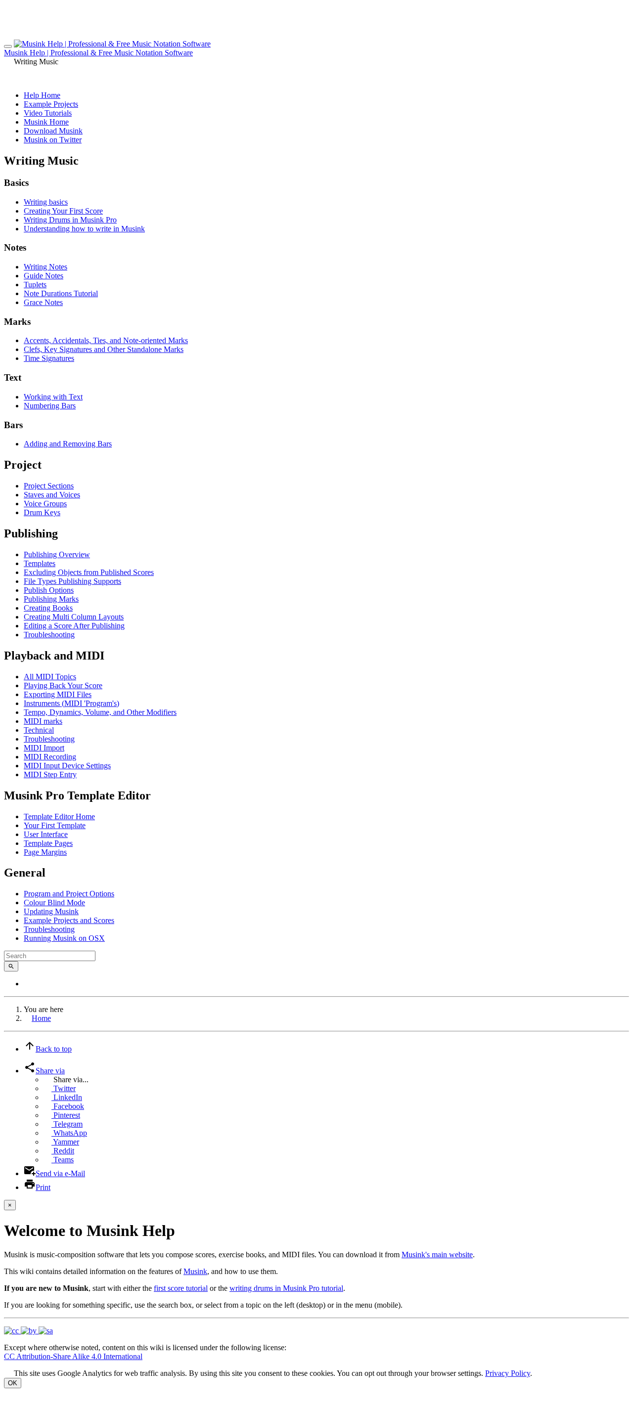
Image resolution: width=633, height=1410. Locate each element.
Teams (62, 1159)
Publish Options (49, 590)
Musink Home (46, 122)
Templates (39, 563)
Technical (39, 730)
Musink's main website (437, 1254)
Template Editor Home (59, 816)
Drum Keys (42, 512)
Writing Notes (45, 267)
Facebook (67, 1106)
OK (12, 1383)
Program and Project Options (69, 893)
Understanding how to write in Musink (84, 228)
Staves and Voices (52, 494)
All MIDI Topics (50, 676)
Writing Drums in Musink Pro (70, 220)
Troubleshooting (49, 634)
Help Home (42, 95)
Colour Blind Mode (54, 902)
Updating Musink (51, 911)
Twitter (63, 1088)
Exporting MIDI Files (57, 694)
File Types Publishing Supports (72, 581)
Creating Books (48, 608)
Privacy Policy (507, 1373)
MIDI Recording (50, 756)
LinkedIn (66, 1097)
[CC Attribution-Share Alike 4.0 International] (28, 1330)
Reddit (62, 1150)
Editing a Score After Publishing (74, 625)
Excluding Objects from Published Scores (89, 572)
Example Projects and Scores (69, 920)
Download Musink (53, 131)
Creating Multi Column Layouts (74, 617)
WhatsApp (69, 1133)
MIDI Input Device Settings (67, 765)
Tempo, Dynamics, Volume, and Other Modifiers (100, 712)
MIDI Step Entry (50, 774)
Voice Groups (45, 503)
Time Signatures (49, 358)
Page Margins (45, 852)
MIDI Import (44, 748)
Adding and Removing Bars (68, 444)
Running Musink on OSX (64, 938)
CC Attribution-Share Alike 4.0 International (73, 1356)
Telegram (67, 1124)
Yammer (65, 1142)
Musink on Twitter (53, 139)
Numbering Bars (50, 405)
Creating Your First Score (63, 211)
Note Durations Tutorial (61, 293)
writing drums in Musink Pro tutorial (286, 1288)
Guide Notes (43, 275)
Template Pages (48, 843)
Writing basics (46, 202)
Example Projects (51, 104)
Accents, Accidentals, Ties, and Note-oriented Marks (106, 340)
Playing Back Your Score (63, 685)
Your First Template (55, 825)
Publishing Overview (57, 554)
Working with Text (53, 397)
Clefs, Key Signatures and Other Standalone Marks (103, 349)
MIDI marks (43, 721)
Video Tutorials (48, 113)
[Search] (11, 966)
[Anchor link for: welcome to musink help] (183, 1229)
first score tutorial (181, 1288)
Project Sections (49, 486)
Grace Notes (43, 302)
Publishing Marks (51, 599)
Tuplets (35, 284)
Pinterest (65, 1115)
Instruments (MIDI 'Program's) (71, 703)
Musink (195, 1271)
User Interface (46, 834)
